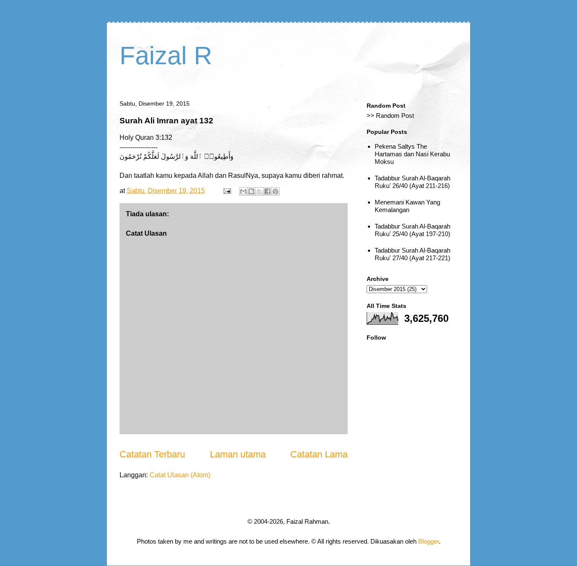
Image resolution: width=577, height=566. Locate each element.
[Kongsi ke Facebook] (267, 191)
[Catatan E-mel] (226, 190)
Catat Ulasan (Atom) (180, 475)
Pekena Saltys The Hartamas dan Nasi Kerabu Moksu (412, 154)
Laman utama (238, 454)
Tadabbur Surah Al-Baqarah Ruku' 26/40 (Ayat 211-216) (412, 181)
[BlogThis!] (251, 191)
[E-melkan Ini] (243, 191)
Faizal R (166, 55)
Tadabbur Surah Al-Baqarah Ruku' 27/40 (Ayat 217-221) (412, 254)
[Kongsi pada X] (259, 191)
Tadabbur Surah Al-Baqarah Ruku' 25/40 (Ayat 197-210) (412, 230)
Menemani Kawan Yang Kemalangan (407, 206)
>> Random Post (390, 115)
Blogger (428, 541)
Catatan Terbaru (152, 454)
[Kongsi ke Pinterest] (275, 191)
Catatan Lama (319, 454)
